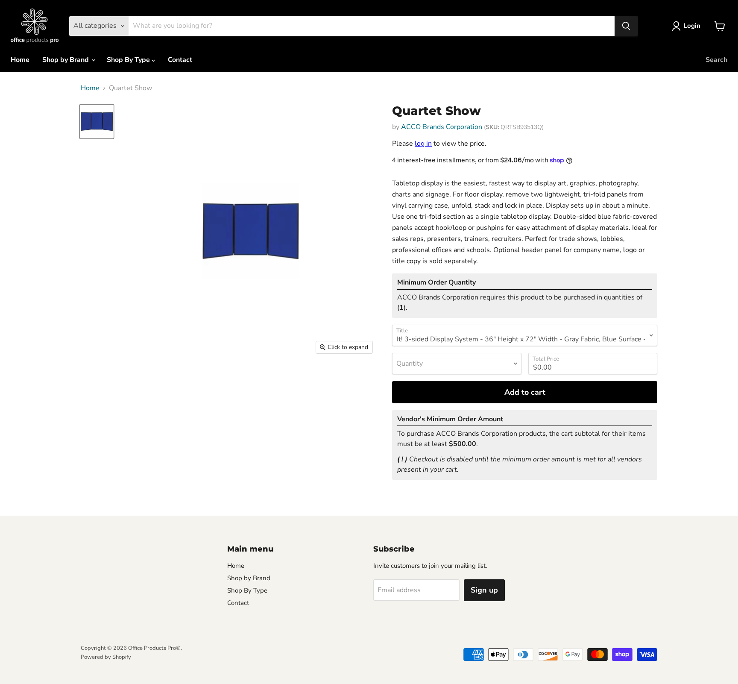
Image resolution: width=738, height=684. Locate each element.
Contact (180, 60)
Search (716, 60)
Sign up (484, 590)
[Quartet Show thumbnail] (97, 121)
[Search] (626, 26)
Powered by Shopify (106, 657)
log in (423, 143)
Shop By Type (129, 60)
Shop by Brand (66, 60)
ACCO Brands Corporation (441, 127)
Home (20, 60)
